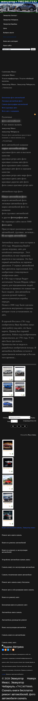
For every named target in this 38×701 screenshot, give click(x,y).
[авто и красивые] (7, 480)
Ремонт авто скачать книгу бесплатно (16, 582)
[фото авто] (7, 371)
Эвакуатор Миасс (9, 11)
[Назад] (17, 426)
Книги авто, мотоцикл (10, 41)
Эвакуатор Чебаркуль (10, 20)
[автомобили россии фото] (7, 445)
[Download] (11, 379)
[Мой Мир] (8, 650)
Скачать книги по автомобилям (13, 635)
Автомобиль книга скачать (12, 612)
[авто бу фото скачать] (7, 462)
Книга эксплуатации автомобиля (14, 627)
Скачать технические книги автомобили (16, 574)
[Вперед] (21, 426)
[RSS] (35, 114)
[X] (11, 650)
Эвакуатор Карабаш (10, 24)
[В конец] (25, 426)
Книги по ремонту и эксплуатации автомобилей (14, 551)
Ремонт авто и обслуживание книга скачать (18, 590)
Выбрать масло (8, 33)
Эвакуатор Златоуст (10, 15)
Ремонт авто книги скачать (12, 535)
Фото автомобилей (9, 37)
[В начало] (13, 426)
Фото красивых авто (9, 107)
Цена (5, 28)
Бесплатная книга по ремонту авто (14, 605)
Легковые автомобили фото (12, 101)
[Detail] (10, 379)
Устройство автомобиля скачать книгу (16, 559)
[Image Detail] (10, 453)
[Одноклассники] (5, 650)
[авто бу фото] (7, 497)
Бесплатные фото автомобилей (13, 97)
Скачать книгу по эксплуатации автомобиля (18, 567)
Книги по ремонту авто (10, 597)
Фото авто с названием (10, 111)
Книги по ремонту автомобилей (14, 542)
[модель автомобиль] (7, 387)
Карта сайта (7, 45)
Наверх (31, 678)
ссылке (3, 674)
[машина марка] (19, 387)
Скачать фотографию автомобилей (15, 104)
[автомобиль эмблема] (7, 402)
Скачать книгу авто (9, 642)
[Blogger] (13, 650)
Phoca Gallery (32, 435)
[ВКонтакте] (3, 650)
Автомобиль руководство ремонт (14, 620)
